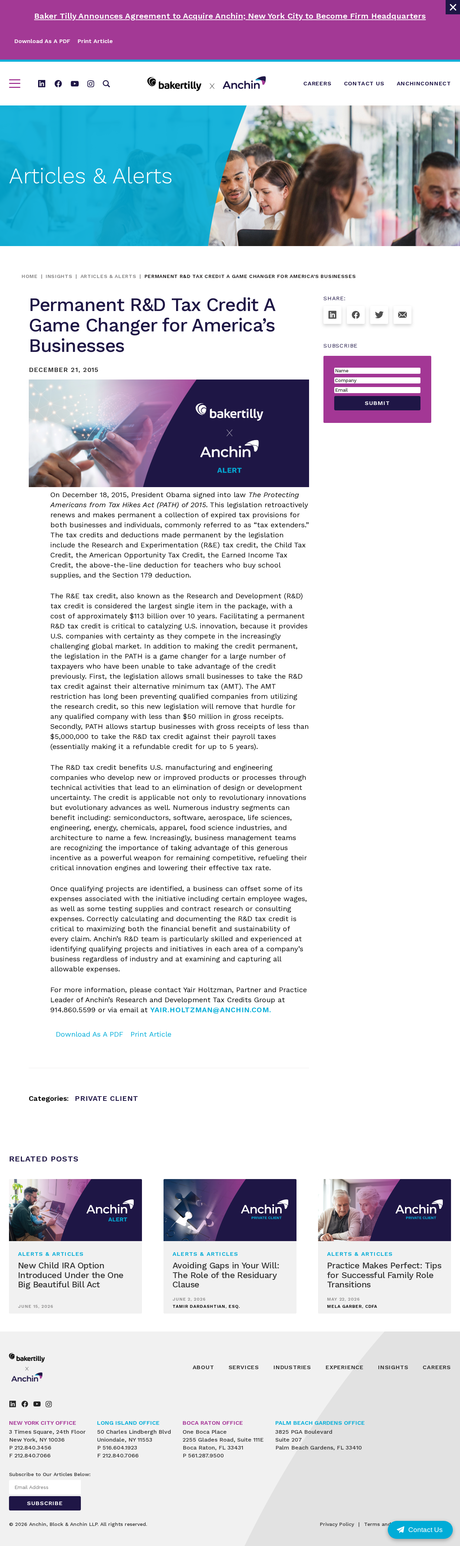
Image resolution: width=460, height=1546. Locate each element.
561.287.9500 (206, 1455)
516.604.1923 (119, 1447)
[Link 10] (206, 83)
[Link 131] (379, 315)
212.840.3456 (32, 1447)
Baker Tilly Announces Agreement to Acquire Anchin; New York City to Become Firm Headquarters (230, 15)
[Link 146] (49, 1404)
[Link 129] (332, 315)
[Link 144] (24, 1404)
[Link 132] (402, 315)
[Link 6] (58, 84)
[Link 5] (42, 84)
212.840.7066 (32, 1455)
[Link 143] (12, 1404)
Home (30, 276)
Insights (59, 276)
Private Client (106, 1098)
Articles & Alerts (108, 276)
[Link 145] (37, 1404)
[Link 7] (75, 84)
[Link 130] (356, 315)
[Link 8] (90, 84)
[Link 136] (43, 1367)
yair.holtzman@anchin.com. (210, 1009)
